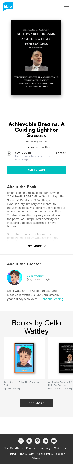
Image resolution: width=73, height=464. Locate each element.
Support (60, 454)
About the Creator (24, 264)
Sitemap (36, 458)
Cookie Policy (45, 454)
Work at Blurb (61, 448)
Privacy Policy (26, 454)
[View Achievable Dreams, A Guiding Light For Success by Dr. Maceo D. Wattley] (36, 57)
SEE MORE (36, 403)
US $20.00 (60, 153)
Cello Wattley (35, 276)
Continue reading (51, 299)
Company (45, 448)
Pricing (12, 454)
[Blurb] (7, 8)
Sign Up (52, 6)
